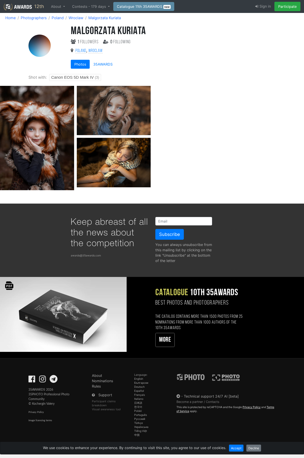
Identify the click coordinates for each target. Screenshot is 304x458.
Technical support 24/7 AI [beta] (211, 396)
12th (38, 6)
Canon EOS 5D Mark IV (75, 77)
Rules (96, 386)
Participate (287, 6)
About (97, 375)
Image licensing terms (40, 420)
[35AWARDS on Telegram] (53, 380)
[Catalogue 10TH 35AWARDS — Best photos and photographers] (63, 314)
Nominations (102, 381)
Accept (236, 448)
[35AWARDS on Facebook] (31, 380)
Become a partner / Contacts (197, 402)
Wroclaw (76, 18)
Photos (80, 64)
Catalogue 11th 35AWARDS (143, 6)
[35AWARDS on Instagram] (42, 380)
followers (88, 42)
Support (105, 395)
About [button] (56, 6)
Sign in (264, 6)
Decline (253, 448)
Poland (58, 18)
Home (10, 18)
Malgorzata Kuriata (104, 18)
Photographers (34, 18)
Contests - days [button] (89, 6)
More (165, 339)
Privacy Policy (36, 412)
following (120, 42)
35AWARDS (103, 64)
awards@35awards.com (86, 255)
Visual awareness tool (106, 409)
